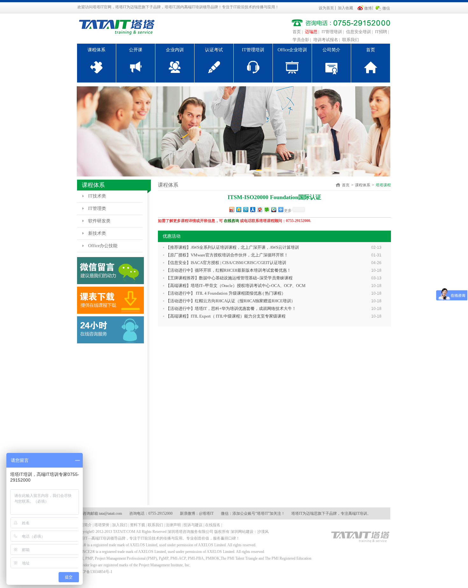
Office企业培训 (292, 49)
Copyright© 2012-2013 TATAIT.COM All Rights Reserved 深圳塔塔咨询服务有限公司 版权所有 (153, 531)
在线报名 (212, 525)
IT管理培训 (332, 31)
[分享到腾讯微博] (245, 209)
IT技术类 (97, 196)
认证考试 (214, 49)
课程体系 (96, 49)
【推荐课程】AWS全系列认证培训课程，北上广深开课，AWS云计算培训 (232, 247)
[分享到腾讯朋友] (266, 209)
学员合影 (301, 39)
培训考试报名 (325, 39)
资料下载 (137, 525)
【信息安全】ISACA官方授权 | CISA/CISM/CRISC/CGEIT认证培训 (226, 262)
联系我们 (350, 39)
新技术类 (97, 233)
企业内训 (175, 49)
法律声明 (173, 525)
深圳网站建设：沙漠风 (249, 531)
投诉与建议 (192, 525)
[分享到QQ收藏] (273, 209)
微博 (368, 8)
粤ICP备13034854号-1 (94, 572)
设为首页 (326, 8)
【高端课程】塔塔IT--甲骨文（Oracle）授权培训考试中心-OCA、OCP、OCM (236, 285)
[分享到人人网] (252, 209)
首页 (297, 31)
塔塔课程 (383, 185)
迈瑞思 (311, 31)
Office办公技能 (102, 245)
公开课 (135, 49)
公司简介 (331, 49)
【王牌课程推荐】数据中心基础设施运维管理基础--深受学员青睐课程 (229, 278)
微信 (386, 8)
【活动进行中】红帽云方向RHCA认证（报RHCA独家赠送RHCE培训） (230, 300)
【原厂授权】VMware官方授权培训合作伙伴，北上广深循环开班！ (227, 255)
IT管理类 (97, 208)
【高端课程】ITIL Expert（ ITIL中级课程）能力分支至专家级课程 (226, 316)
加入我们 (119, 525)
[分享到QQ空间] (238, 209)
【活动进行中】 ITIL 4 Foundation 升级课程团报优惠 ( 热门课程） (226, 293)
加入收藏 (345, 8)
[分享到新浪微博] (231, 209)
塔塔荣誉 (102, 525)
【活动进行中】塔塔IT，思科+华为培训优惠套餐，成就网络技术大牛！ (231, 308)
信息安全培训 (358, 31)
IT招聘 (381, 31)
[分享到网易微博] (259, 209)
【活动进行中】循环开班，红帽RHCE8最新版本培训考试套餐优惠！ (228, 270)
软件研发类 (99, 221)
